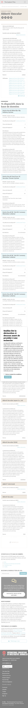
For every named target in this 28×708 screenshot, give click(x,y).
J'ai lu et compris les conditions (13, 374)
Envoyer (8, 377)
